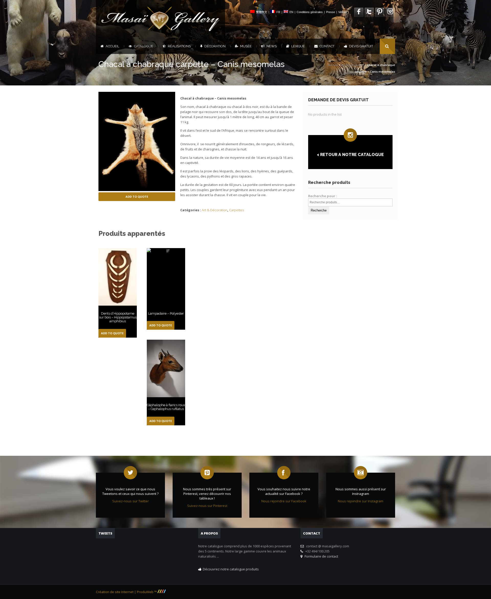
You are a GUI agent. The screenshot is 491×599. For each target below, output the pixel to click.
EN (291, 12)
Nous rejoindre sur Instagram (360, 501)
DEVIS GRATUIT (361, 46)
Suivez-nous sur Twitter (130, 501)
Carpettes (236, 210)
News (271, 46)
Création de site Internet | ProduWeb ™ (127, 592)
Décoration (215, 46)
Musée (246, 46)
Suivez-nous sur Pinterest (207, 505)
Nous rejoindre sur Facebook (283, 501)
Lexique (298, 46)
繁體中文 (261, 12)
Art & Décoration (352, 65)
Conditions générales (310, 12)
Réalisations (179, 46)
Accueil (112, 46)
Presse (330, 12)
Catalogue (143, 46)
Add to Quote (137, 196)
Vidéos (342, 12)
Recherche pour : (322, 196)
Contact (327, 46)
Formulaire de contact (320, 556)
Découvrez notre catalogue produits (231, 569)
